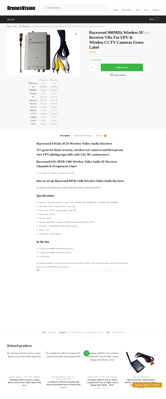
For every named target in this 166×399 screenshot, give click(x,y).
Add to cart (122, 67)
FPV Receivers (24, 26)
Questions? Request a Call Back (147, 385)
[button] (76, 34)
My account (126, 10)
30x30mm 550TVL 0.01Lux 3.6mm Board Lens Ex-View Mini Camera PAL (25, 381)
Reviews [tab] (99, 135)
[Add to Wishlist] (39, 355)
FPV (15, 26)
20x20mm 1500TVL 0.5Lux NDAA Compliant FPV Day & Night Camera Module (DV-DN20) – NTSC (102, 382)
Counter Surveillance (61, 377)
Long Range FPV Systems (93, 332)
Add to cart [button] (24, 394)
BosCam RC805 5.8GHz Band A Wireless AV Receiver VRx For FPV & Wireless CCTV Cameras (141, 382)
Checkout (155, 10)
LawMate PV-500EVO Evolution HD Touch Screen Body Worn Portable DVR (63, 383)
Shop (138, 10)
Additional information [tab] (83, 135)
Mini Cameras (34, 377)
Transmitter (119, 332)
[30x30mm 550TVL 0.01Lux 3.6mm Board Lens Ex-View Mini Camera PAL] (24, 362)
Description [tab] (65, 135)
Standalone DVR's (63, 379)
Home (115, 10)
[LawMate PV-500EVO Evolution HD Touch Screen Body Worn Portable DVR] (63, 362)
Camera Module (16, 377)
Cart (145, 10)
